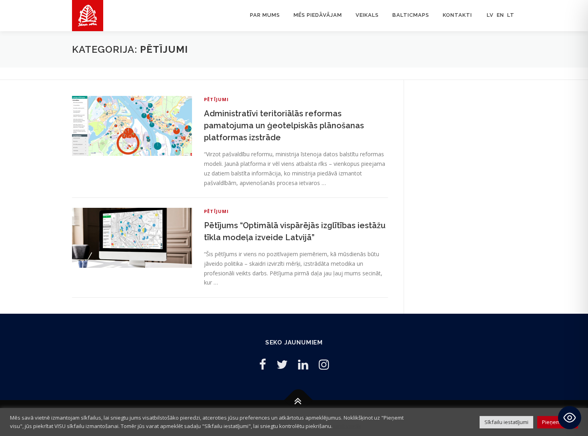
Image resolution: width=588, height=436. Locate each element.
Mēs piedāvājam (318, 15)
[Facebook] (262, 364)
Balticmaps (410, 15)
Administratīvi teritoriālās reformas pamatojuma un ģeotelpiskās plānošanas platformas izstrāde (284, 125)
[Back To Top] (298, 400)
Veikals (367, 15)
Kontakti (457, 15)
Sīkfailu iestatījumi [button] (506, 422)
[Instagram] (324, 364)
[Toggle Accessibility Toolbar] (569, 417)
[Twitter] (282, 364)
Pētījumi (216, 99)
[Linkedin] (303, 364)
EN (500, 15)
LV (490, 15)
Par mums (265, 15)
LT (510, 15)
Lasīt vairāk (347, 426)
